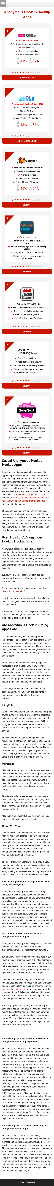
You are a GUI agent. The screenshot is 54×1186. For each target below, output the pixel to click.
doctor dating (15, 591)
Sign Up (27, 205)
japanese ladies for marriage (15, 989)
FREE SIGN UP (27, 77)
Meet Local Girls (27, 141)
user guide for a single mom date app (30, 494)
